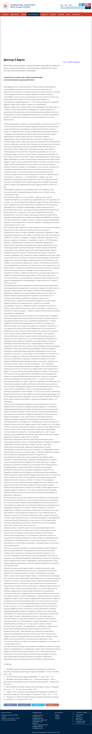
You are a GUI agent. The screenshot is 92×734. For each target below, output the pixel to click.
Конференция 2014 (38, 718)
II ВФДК (57, 715)
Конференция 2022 (38, 728)
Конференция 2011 (38, 721)
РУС (61, 5)
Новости (44, 15)
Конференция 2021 (38, 726)
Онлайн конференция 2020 (40, 725)
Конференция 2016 (38, 715)
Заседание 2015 (37, 717)
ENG (70, 5)
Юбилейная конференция (40, 720)
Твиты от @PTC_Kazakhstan (71, 62)
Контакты (76, 15)
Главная (5, 15)
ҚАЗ (66, 5)
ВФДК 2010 (35, 723)
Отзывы (61, 15)
